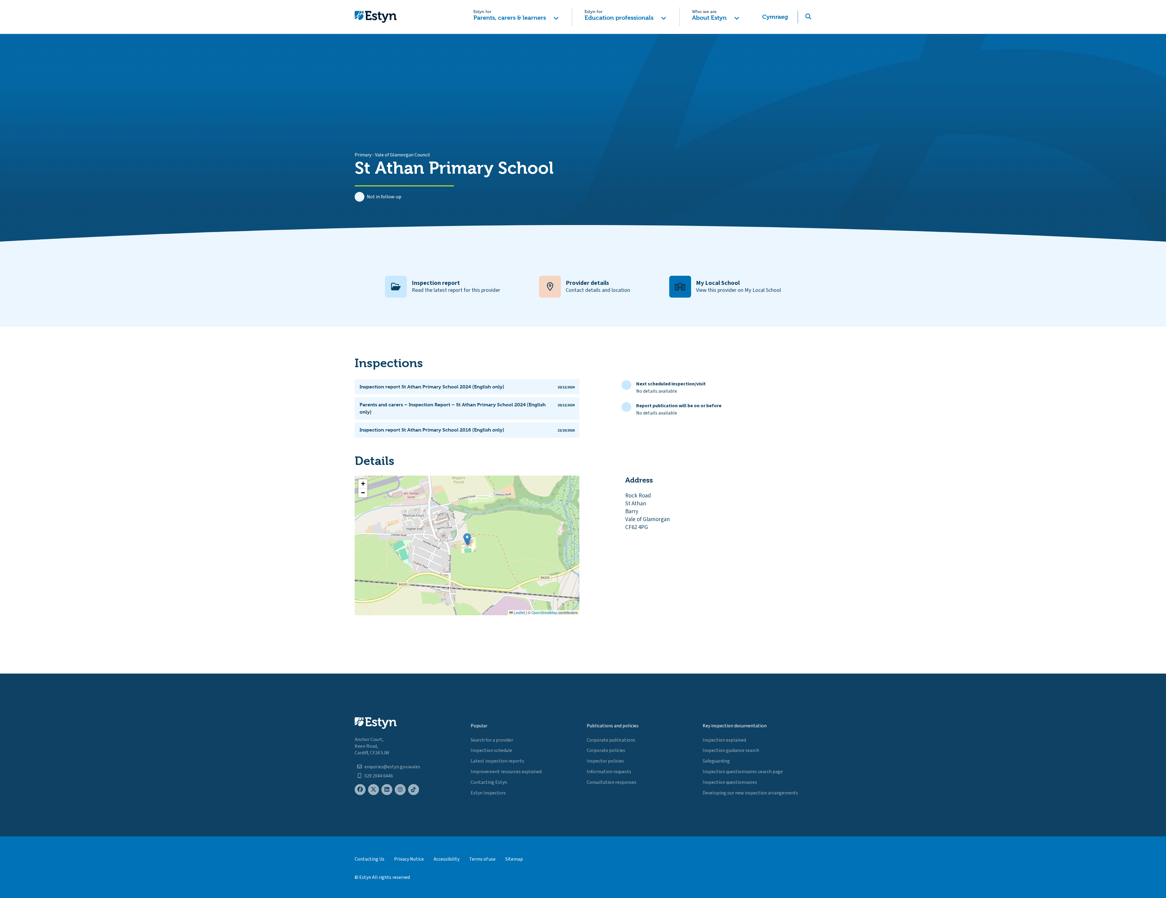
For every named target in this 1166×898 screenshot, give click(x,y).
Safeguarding (716, 761)
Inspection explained (724, 740)
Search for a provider (492, 740)
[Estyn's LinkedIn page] (386, 790)
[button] (516, 16)
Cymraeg (775, 16)
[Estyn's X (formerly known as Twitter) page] (373, 790)
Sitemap (514, 859)
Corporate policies (606, 750)
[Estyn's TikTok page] (413, 790)
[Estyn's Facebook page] (360, 790)
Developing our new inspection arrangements (750, 793)
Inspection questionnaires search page (743, 771)
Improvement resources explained (506, 771)
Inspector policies (605, 761)
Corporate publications (611, 740)
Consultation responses (611, 782)
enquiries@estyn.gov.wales (392, 766)
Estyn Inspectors (488, 793)
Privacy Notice (409, 859)
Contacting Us (369, 859)
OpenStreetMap (544, 612)
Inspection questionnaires (730, 782)
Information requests (609, 771)
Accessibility (446, 859)
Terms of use (482, 859)
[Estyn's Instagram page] (400, 790)
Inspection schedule (491, 750)
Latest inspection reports (497, 761)
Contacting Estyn (489, 782)
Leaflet (519, 612)
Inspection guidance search (731, 750)
